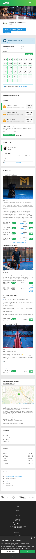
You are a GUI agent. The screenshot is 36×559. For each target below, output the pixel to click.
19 (10, 76)
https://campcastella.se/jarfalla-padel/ (14, 476)
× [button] (34, 538)
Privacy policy (18, 519)
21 (30, 76)
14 (20, 68)
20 (20, 76)
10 (10, 63)
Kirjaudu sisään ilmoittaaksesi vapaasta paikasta (30, 288)
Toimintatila (18, 509)
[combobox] (32, 538)
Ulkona (22, 46)
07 (10, 59)
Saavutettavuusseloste (18, 522)
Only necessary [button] (10, 551)
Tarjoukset (13, 29)
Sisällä (22, 48)
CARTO (33, 403)
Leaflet (20, 403)
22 (10, 80)
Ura (18, 523)
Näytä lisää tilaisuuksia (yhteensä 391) (18, 242)
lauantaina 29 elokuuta (7, 48)
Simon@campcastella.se (9, 162)
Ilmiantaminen (18, 524)
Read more (27, 548)
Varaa (31, 223)
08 (20, 59)
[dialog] (18, 547)
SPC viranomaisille (18, 527)
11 (20, 63)
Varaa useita (29, 54)
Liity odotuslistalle (23, 86)
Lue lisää (5, 219)
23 (20, 80)
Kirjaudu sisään (9, 135)
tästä (8, 42)
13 (10, 68)
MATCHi (5, 3)
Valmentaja (7, 32)
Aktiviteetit (22, 29)
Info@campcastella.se (10, 481)
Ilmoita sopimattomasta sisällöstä (19, 526)
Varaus (6, 29)
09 (30, 59)
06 (5, 59)
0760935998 (18, 162)
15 (30, 68)
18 (30, 72)
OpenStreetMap (25, 403)
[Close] (32, 41)
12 (30, 63)
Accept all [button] (27, 551)
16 (10, 72)
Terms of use (18, 520)
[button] (19, 394)
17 (20, 72)
